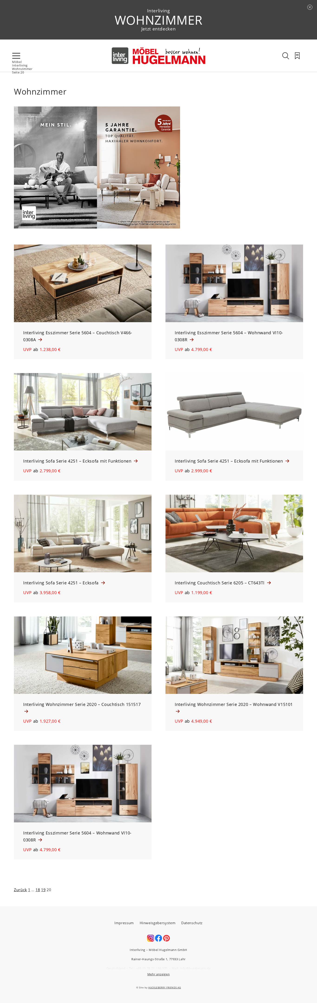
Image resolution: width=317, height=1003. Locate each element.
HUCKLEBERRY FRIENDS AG (164, 987)
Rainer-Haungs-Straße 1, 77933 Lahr (158, 959)
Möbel (17, 62)
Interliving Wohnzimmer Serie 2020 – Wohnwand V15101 (234, 704)
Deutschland (116, 968)
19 (43, 889)
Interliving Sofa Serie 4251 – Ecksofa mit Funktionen (78, 461)
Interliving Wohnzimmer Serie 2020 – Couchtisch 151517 (82, 704)
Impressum (124, 922)
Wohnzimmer (22, 69)
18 (38, 889)
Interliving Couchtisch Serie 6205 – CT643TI (220, 583)
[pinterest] (166, 940)
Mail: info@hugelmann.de (191, 968)
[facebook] (158, 940)
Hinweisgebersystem (158, 922)
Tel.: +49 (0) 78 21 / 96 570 (148, 968)
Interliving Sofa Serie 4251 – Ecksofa (61, 583)
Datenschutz (192, 922)
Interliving (20, 65)
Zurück (20, 889)
